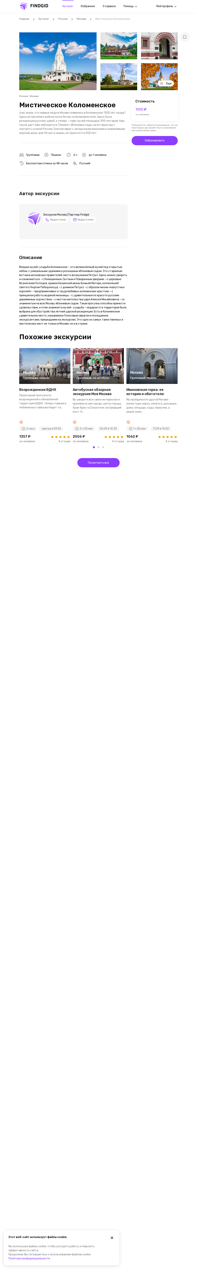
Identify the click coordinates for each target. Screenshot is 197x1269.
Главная (24, 19)
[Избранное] (184, 37)
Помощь (129, 6)
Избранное (88, 6)
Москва (81, 19)
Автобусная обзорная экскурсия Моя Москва (92, 392)
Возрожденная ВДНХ (37, 390)
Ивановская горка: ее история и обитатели (145, 392)
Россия (63, 19)
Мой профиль (164, 6)
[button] (94, 447)
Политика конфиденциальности (29, 1258)
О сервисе (109, 6)
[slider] (60, 437)
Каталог (68, 6)
